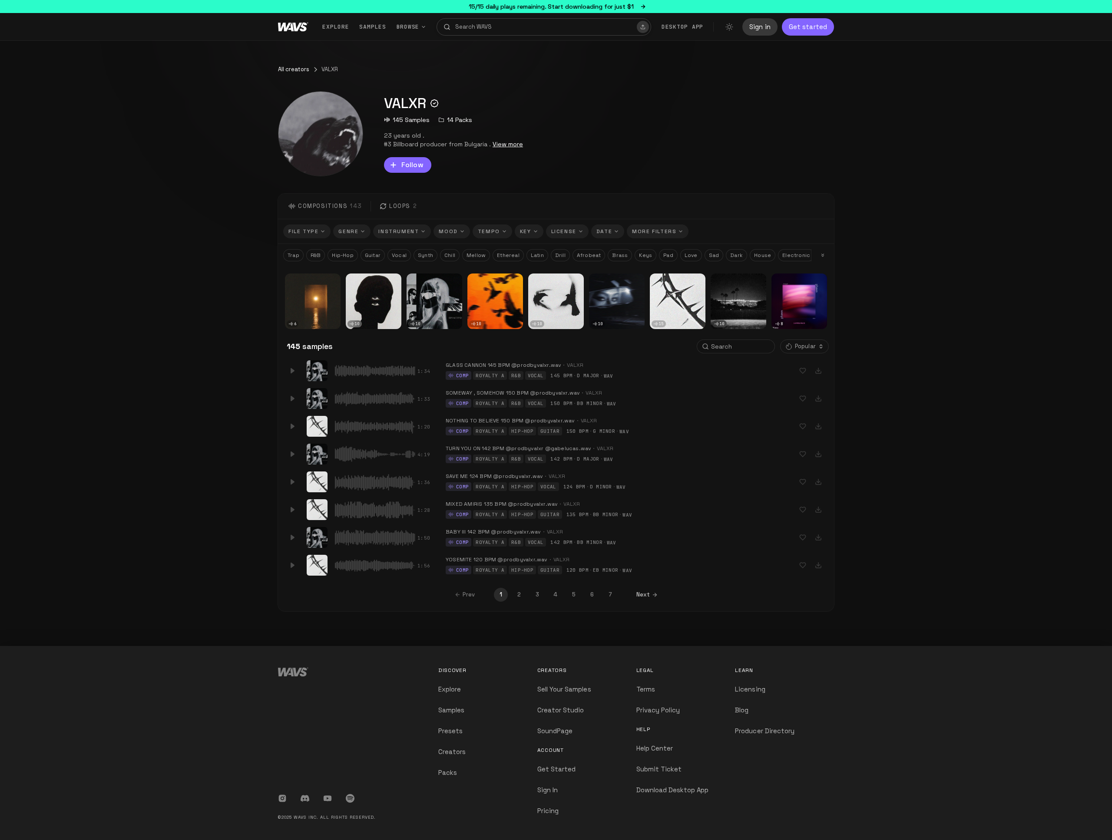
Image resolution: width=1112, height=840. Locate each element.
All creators (293, 69)
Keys (645, 255)
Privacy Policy (658, 710)
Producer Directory (764, 731)
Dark (736, 255)
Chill (449, 255)
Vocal (399, 255)
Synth (425, 255)
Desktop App (682, 26)
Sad (714, 255)
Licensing (750, 689)
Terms (645, 689)
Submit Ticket (659, 769)
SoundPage (555, 731)
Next (643, 594)
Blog (741, 710)
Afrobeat (589, 255)
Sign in (760, 27)
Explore (335, 26)
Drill (560, 255)
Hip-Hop (342, 255)
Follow (412, 164)
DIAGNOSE (301, 279)
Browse (408, 26)
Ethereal (508, 255)
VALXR (295, 286)
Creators (452, 752)
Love (691, 255)
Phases (784, 279)
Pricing (548, 811)
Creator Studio (560, 710)
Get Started (556, 769)
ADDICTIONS (608, 279)
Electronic (796, 255)
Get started (808, 27)
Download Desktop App (672, 790)
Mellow (476, 255)
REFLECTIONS (488, 279)
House (762, 255)
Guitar (373, 255)
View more (508, 144)
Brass (620, 255)
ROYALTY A (490, 375)
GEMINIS (542, 279)
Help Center (654, 748)
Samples (372, 26)
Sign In (547, 790)
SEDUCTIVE (424, 279)
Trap (293, 255)
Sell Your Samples (564, 689)
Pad (668, 255)
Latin (537, 255)
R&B (316, 255)
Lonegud (786, 286)
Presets (450, 731)
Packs (447, 772)
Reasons (725, 279)
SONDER (360, 279)
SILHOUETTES (670, 279)
